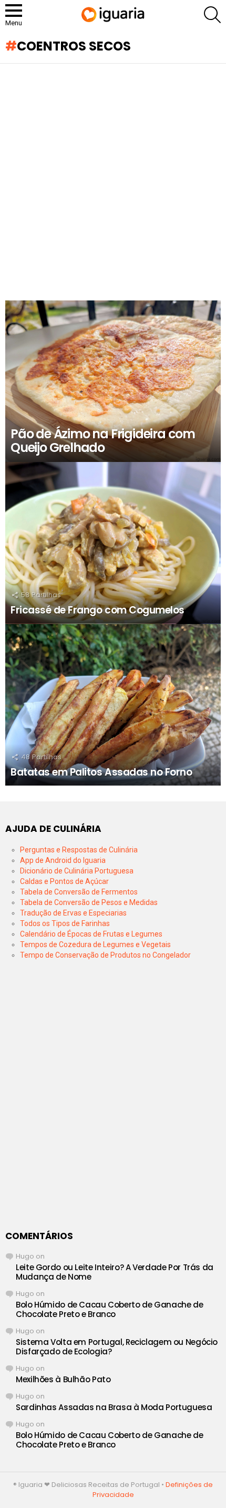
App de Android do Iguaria (63, 860)
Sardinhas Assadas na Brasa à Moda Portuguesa (114, 1407)
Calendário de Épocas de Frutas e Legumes (91, 934)
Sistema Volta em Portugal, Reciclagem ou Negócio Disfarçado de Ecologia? (117, 1346)
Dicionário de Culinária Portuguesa (76, 871)
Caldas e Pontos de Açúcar (64, 881)
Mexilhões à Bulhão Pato (63, 1379)
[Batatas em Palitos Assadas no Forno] (113, 705)
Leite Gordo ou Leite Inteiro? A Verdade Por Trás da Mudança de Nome (114, 1272)
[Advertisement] (113, 182)
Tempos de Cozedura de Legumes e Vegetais (95, 944)
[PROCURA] (212, 15)
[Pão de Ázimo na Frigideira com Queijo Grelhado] (113, 381)
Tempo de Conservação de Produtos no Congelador (105, 955)
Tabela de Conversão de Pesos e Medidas (89, 902)
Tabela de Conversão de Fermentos (79, 892)
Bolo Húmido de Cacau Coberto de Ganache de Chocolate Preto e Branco (109, 1309)
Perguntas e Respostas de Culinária (79, 850)
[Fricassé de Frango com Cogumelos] (113, 543)
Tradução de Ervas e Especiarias (73, 913)
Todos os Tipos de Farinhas (65, 923)
